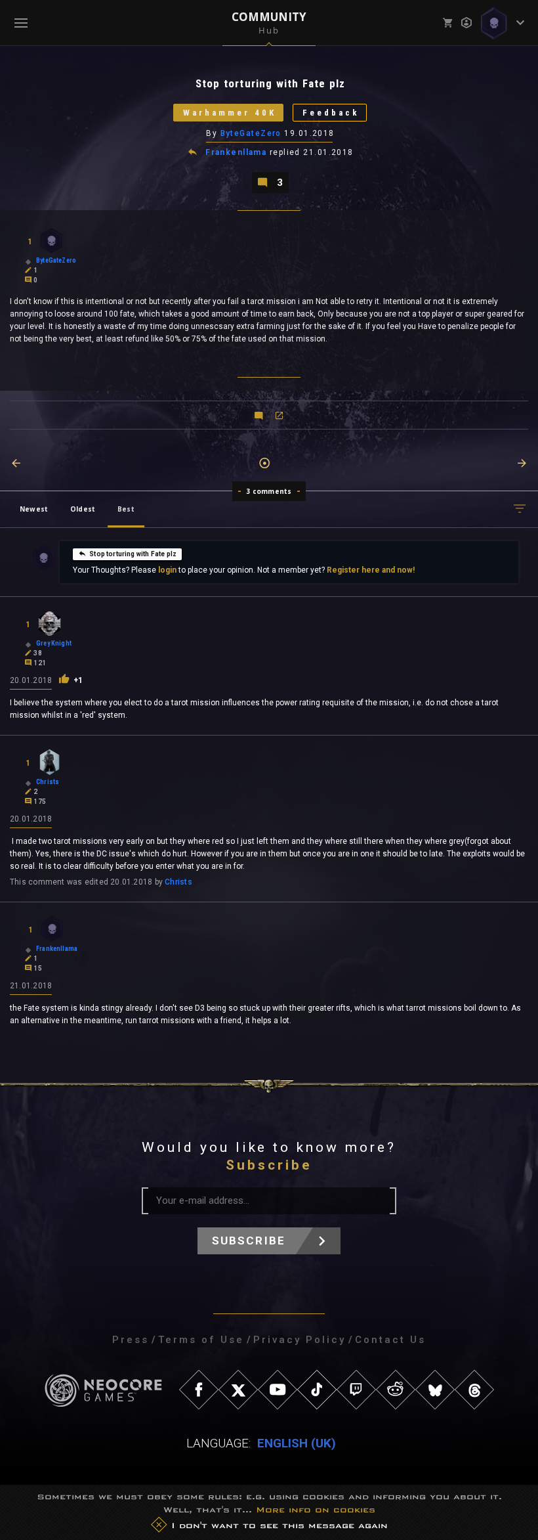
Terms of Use (201, 1340)
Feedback (331, 113)
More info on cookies (315, 1509)
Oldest (82, 509)
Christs (178, 882)
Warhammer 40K (229, 113)
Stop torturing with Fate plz (132, 554)
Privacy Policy (299, 1340)
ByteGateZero (250, 133)
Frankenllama (235, 152)
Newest (34, 509)
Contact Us (390, 1340)
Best (125, 509)
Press (130, 1340)
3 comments (269, 491)
